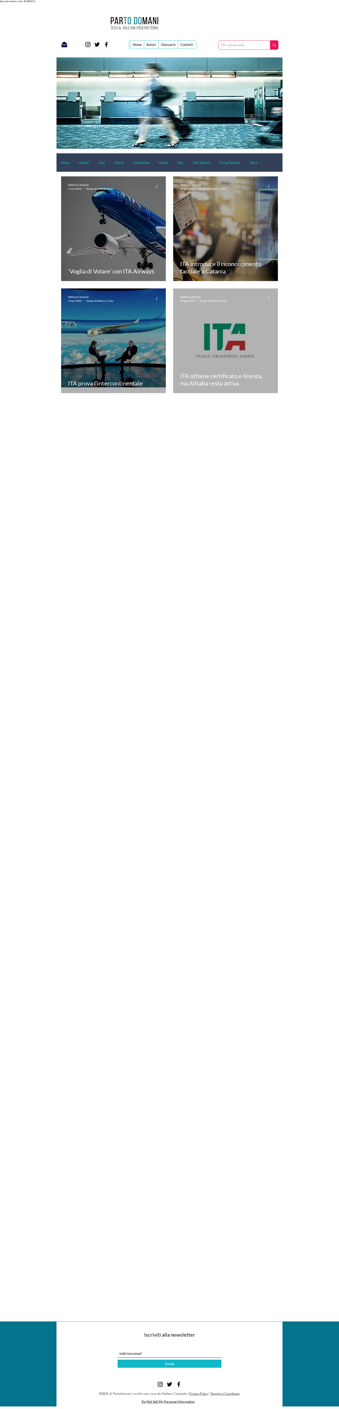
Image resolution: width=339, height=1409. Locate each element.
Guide (163, 162)
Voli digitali (201, 162)
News (65, 162)
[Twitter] (97, 44)
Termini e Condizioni (225, 1393)
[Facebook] (106, 44)
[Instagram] (87, 44)
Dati (101, 162)
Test (180, 162)
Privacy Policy (198, 1393)
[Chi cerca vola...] (274, 45)
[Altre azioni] (158, 186)
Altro (254, 162)
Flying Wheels (230, 162)
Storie (119, 162)
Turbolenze (141, 162)
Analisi (84, 162)
